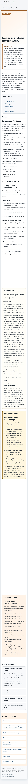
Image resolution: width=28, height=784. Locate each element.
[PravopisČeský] (8, 3)
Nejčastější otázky (9, 111)
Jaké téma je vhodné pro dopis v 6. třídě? (13, 699)
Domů (2, 5)
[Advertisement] (14, 26)
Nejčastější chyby (9, 106)
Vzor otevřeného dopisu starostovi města (12, 750)
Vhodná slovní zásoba (11, 101)
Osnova (7, 99)
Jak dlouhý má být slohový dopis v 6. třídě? (14, 669)
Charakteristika (7, 738)
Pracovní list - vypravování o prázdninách (10, 743)
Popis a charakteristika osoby (11, 733)
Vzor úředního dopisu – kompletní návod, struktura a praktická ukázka (13, 727)
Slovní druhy (6, 756)
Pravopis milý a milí (8, 761)
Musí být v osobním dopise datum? (12, 692)
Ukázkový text (8, 104)
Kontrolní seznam (9, 109)
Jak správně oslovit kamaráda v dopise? (13, 706)
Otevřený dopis (8, 5)
